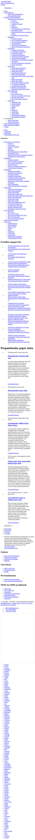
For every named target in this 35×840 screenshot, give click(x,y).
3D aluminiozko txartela (18, 117)
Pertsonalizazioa (8, 12)
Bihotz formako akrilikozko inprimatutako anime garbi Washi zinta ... (19, 341)
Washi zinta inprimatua (17, 69)
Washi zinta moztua (17, 71)
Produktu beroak (5, 603)
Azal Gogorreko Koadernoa (19, 40)
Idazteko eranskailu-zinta (18, 87)
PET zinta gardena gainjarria (19, 99)
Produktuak (7, 131)
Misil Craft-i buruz (13, 120)
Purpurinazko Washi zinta (18, 73)
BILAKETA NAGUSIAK (8, 605)
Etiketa (13, 25)
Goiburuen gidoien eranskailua (20, 56)
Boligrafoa (14, 27)
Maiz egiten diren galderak (11, 125)
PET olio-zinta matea (17, 97)
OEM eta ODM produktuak (12, 17)
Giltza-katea (14, 112)
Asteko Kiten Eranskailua (18, 58)
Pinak (13, 109)
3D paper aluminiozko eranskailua (21, 63)
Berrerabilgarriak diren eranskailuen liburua (20, 155)
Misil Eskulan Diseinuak (11, 220)
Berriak (6, 127)
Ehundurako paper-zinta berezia (20, 89)
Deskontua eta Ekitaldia (11, 559)
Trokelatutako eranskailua (18, 51)
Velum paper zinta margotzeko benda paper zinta (19, 462)
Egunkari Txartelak (16, 24)
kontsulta (10, 384)
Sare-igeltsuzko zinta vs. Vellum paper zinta (16, 499)
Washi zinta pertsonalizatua (15, 14)
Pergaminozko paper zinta (18, 86)
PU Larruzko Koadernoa (18, 42)
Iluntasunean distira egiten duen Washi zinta (20, 196)
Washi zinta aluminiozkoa (18, 68)
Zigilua (13, 107)
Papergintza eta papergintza (15, 19)
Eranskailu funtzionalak (18, 55)
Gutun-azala (14, 22)
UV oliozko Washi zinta (18, 84)
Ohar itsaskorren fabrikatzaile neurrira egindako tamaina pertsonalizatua (18, 265)
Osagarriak (11, 100)
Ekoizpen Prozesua (13, 122)
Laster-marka (15, 113)
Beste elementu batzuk (14, 16)
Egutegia (14, 20)
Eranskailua (11, 48)
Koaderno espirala (16, 38)
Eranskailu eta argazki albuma (19, 35)
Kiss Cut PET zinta (16, 94)
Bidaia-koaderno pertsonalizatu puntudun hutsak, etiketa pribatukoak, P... (18, 298)
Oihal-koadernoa (16, 43)
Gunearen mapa (15, 603)
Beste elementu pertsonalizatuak (13, 581)
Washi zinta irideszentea (18, 74)
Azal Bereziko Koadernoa (18, 45)
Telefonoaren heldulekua (18, 115)
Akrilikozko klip (16, 102)
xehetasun (16, 384)
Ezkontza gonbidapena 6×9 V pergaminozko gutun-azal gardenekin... (19, 331)
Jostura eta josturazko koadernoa (20, 47)
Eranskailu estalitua (16, 53)
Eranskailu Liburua (16, 30)
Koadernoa (11, 37)
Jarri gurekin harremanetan (11, 123)
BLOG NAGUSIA (26, 603)
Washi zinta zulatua (16, 79)
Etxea (6, 11)
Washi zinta (11, 66)
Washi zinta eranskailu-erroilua (20, 82)
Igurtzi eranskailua (16, 65)
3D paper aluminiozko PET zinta (20, 96)
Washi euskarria (15, 104)
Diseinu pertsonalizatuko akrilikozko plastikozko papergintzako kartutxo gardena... (18, 322)
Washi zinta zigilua (16, 81)
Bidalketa (7, 561)
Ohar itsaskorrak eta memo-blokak (17, 151)
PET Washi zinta (12, 91)
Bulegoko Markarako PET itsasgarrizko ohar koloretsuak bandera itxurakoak (19, 280)
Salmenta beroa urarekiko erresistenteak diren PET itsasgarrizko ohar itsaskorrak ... (19, 309)
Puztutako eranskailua (17, 50)
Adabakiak (14, 110)
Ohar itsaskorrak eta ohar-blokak (20, 29)
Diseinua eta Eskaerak (10, 557)
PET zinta (14, 92)
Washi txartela (15, 105)
